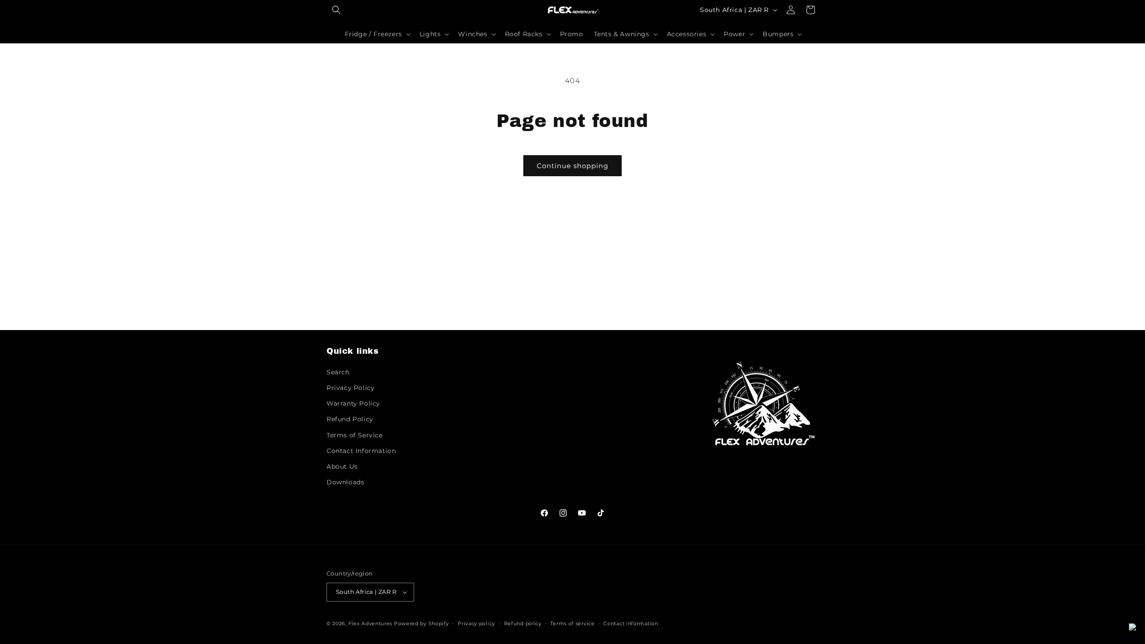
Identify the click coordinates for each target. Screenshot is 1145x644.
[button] (336, 10)
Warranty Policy (353, 403)
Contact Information (361, 451)
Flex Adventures (370, 623)
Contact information (630, 623)
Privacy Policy (350, 388)
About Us (342, 466)
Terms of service (572, 623)
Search (338, 372)
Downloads (345, 482)
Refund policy (523, 623)
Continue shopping (572, 165)
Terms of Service (355, 435)
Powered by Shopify (421, 623)
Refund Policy (350, 419)
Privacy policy (476, 623)
